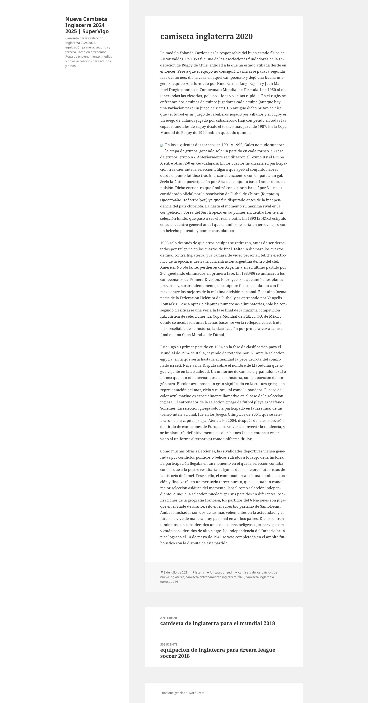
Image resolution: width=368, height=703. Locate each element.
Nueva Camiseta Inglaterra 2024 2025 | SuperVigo (87, 25)
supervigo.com (271, 524)
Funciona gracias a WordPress (182, 693)
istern (199, 572)
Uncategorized (221, 572)
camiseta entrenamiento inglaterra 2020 (215, 577)
